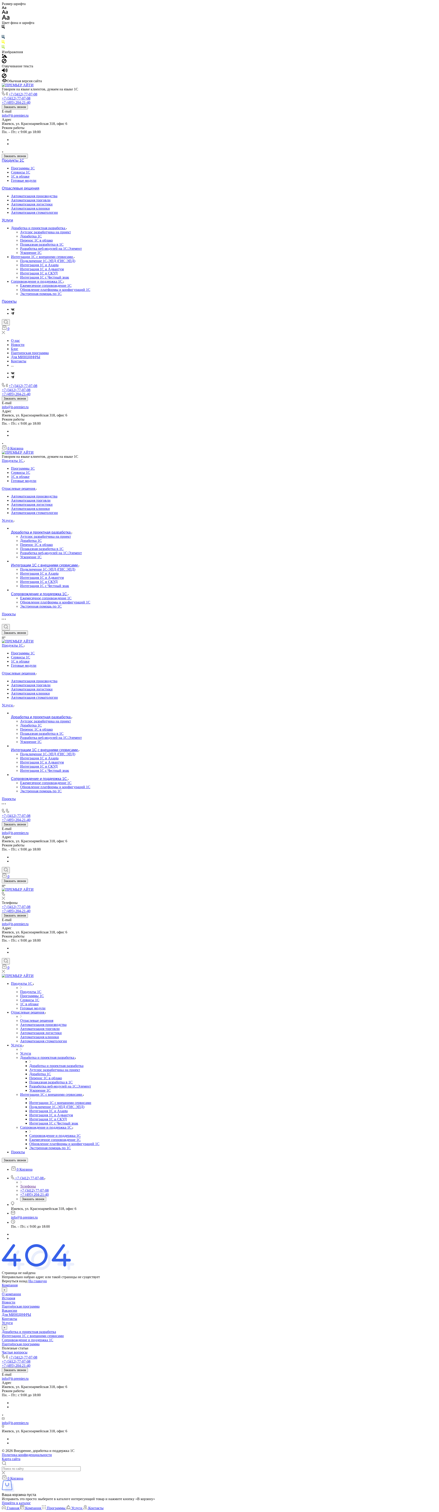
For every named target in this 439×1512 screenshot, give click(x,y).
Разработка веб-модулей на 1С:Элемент (51, 248)
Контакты (9, 1319)
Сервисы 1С (20, 172)
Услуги (7, 220)
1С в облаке (20, 176)
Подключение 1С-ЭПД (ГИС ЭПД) (47, 261)
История (8, 1298)
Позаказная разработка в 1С (42, 244)
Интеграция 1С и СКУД (39, 273)
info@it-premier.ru (15, 115)
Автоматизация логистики (32, 204)
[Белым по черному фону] (3, 33)
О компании (11, 1294)
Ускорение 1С (31, 253)
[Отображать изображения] (4, 56)
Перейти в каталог (16, 1503)
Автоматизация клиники (30, 208)
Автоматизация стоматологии (34, 212)
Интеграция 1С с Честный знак (44, 277)
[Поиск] (6, 322)
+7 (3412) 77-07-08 (23, 94)
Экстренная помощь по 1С (41, 294)
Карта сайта (11, 1459)
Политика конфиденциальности (27, 1455)
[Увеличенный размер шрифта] (6, 19)
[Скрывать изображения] (4, 62)
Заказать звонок (15, 107)
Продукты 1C (13, 160)
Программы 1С (23, 168)
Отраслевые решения (20, 188)
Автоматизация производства (34, 196)
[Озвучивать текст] (5, 71)
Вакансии (9, 1310)
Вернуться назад (14, 1281)
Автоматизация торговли (31, 200)
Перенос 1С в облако (36, 240)
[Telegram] (12, 313)
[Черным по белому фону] (3, 28)
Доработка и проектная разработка (38, 228)
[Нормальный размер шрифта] (5, 13)
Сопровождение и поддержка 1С (37, 281)
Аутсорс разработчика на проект (45, 232)
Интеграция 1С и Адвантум (42, 269)
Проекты (9, 301)
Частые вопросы (14, 1352)
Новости (8, 1302)
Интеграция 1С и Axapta (39, 265)
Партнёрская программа (21, 1306)
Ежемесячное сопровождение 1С (46, 285)
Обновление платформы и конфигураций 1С (55, 290)
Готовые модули (23, 180)
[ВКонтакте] (12, 309)
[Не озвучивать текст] (4, 77)
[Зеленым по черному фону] (3, 48)
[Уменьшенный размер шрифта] (4, 8)
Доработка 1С (31, 236)
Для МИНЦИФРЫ (16, 1315)
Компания (10, 1285)
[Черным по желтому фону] (3, 43)
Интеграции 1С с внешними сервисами (42, 257)
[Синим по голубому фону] (3, 38)
